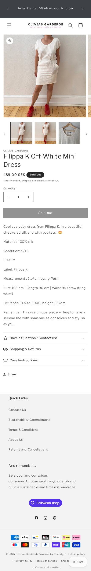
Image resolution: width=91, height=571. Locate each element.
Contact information (47, 567)
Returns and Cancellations (28, 449)
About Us (15, 440)
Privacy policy (23, 560)
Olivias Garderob (27, 554)
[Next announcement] (83, 9)
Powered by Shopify (51, 554)
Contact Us (17, 410)
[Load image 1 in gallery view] (21, 133)
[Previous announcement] (8, 9)
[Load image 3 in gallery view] (69, 133)
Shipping (26, 180)
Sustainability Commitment (29, 420)
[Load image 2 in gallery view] (45, 133)
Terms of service (47, 560)
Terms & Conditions (23, 430)
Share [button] (12, 374)
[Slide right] (86, 134)
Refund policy (76, 554)
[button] (9, 25)
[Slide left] (4, 134)
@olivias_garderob (54, 481)
